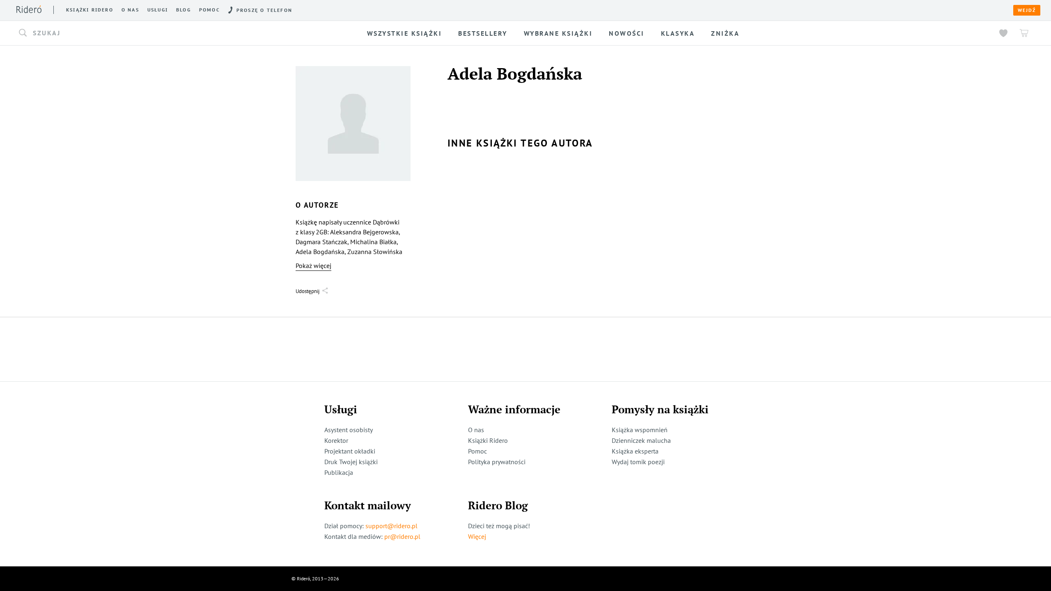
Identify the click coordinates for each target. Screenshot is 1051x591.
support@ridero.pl (391, 526)
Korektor (336, 440)
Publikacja (338, 472)
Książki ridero (89, 10)
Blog (183, 10)
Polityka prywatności (497, 462)
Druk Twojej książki (351, 462)
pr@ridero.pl (402, 536)
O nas (130, 10)
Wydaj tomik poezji (638, 462)
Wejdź (1027, 10)
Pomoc (209, 10)
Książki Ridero (488, 440)
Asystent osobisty (348, 430)
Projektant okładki (349, 451)
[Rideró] (28, 9)
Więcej (477, 536)
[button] (148, 33)
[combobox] (148, 33)
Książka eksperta (635, 451)
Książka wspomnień (640, 430)
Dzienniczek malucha (641, 440)
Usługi (157, 10)
